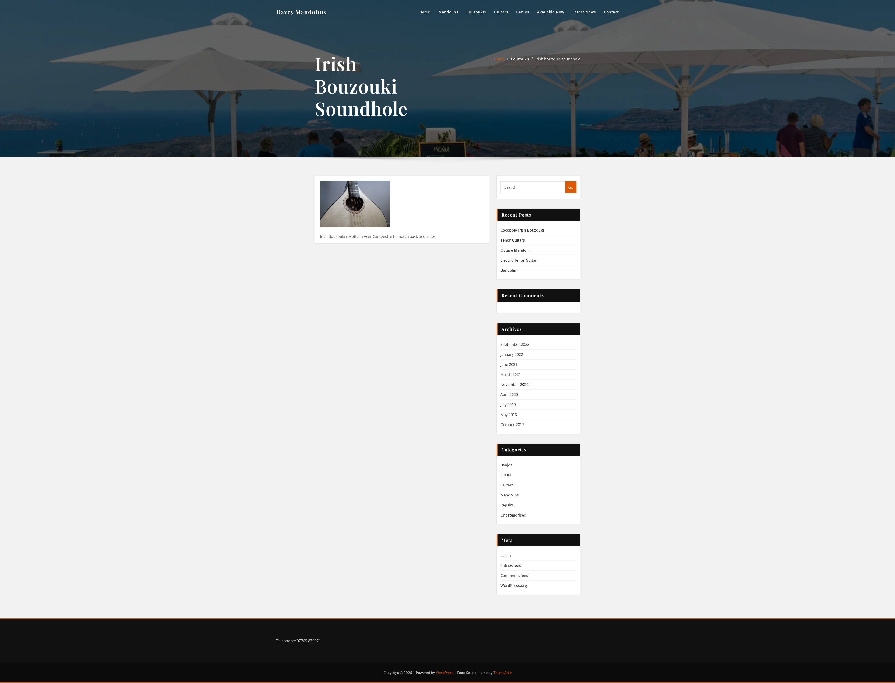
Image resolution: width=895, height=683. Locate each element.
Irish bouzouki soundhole (558, 59)
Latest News (584, 12)
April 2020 (509, 394)
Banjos (522, 12)
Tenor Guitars (512, 240)
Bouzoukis (476, 12)
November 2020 (514, 384)
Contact (611, 12)
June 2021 (508, 364)
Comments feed (514, 575)
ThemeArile (502, 672)
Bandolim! (509, 270)
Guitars (501, 12)
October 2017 (512, 424)
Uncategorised (513, 515)
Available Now (550, 12)
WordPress (444, 672)
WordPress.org (513, 585)
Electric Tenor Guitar (518, 260)
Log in (505, 555)
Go (570, 187)
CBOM (505, 475)
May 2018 (508, 414)
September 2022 (514, 344)
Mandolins (448, 12)
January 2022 (511, 354)
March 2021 (510, 374)
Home (424, 12)
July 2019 (508, 404)
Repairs (507, 505)
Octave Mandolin (515, 250)
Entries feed (510, 565)
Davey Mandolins (301, 12)
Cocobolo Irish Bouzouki (522, 230)
